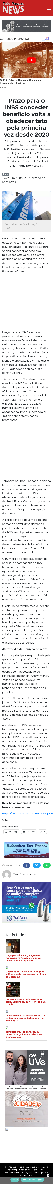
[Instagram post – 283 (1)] (26, 1070)
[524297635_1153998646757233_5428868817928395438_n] (26, 903)
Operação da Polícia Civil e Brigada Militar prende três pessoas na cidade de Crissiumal (26, 974)
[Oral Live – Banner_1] (26, 26)
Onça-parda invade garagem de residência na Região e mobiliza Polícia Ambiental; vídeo (23, 958)
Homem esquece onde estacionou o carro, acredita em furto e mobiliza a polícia (26, 1002)
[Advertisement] (26, 302)
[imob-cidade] (26, 1109)
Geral (5, 174)
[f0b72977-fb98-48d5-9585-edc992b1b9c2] (26, 1146)
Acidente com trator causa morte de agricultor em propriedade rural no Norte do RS (25, 1018)
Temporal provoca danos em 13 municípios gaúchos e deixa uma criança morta (24, 1034)
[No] (49, 1173)
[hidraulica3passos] (26, 850)
